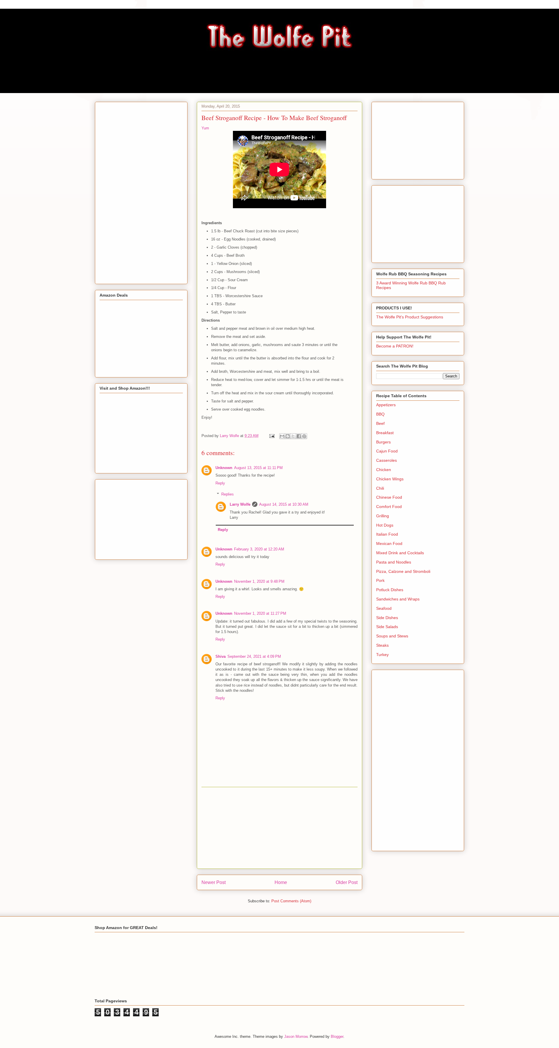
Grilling (382, 516)
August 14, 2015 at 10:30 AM (283, 504)
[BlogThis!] (288, 436)
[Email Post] (271, 436)
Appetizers (386, 404)
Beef (380, 423)
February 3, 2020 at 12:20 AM (259, 549)
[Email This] (282, 436)
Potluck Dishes (389, 589)
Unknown (223, 468)
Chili (380, 488)
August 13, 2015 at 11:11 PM (258, 468)
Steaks (382, 645)
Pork (380, 580)
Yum (205, 128)
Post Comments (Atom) (291, 901)
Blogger (337, 1036)
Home (281, 882)
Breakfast (385, 432)
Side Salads (387, 626)
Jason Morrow (295, 1036)
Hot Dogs (384, 525)
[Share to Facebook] (299, 436)
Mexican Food (389, 543)
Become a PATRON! (394, 346)
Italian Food (387, 534)
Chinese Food (389, 497)
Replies (227, 494)
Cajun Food (387, 451)
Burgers (383, 442)
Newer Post (213, 882)
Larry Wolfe (240, 504)
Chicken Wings (390, 479)
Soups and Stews (392, 636)
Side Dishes (387, 617)
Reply (220, 483)
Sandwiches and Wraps (398, 599)
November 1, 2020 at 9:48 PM (259, 581)
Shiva (220, 656)
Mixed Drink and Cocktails (400, 552)
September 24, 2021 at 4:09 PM (254, 656)
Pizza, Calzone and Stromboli (403, 571)
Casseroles (386, 460)
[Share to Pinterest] (304, 436)
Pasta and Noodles (393, 562)
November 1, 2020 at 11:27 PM (260, 613)
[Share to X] (293, 436)
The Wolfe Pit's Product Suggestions (409, 317)
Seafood (384, 608)
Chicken (383, 469)
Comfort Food (389, 506)
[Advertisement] (279, 828)
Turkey (382, 654)
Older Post (347, 882)
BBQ (380, 414)
